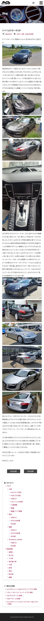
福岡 (10, 527)
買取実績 (10, 549)
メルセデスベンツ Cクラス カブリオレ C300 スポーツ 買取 (23, 603)
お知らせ (14, 498)
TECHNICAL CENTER (15, 539)
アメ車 (11, 558)
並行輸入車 (12, 561)
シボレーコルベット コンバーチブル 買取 (20, 592)
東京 (10, 514)
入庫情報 (14, 505)
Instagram (33, 3)
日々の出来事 (15, 520)
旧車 (10, 568)
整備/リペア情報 (16, 511)
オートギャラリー (8, 3)
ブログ (18, 34)
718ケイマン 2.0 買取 (13, 599)
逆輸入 (11, 552)
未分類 (13, 524)
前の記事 (13, 471)
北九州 (11, 555)
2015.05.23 (8, 34)
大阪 (22, 34)
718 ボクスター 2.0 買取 (14, 595)
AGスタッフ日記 (16, 492)
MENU (41, 3)
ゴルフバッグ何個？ (17, 502)
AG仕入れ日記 (29, 34)
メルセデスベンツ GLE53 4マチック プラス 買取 (22, 589)
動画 (12, 508)
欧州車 (11, 574)
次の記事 (30, 471)
